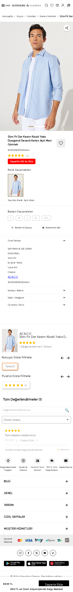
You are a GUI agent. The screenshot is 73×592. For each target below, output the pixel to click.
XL (36, 218)
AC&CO (13, 277)
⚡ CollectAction (63, 450)
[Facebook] (28, 553)
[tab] (31, 126)
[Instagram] (20, 553)
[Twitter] (36, 553)
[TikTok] (53, 553)
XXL (46, 218)
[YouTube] (45, 553)
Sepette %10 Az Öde (21, 161)
